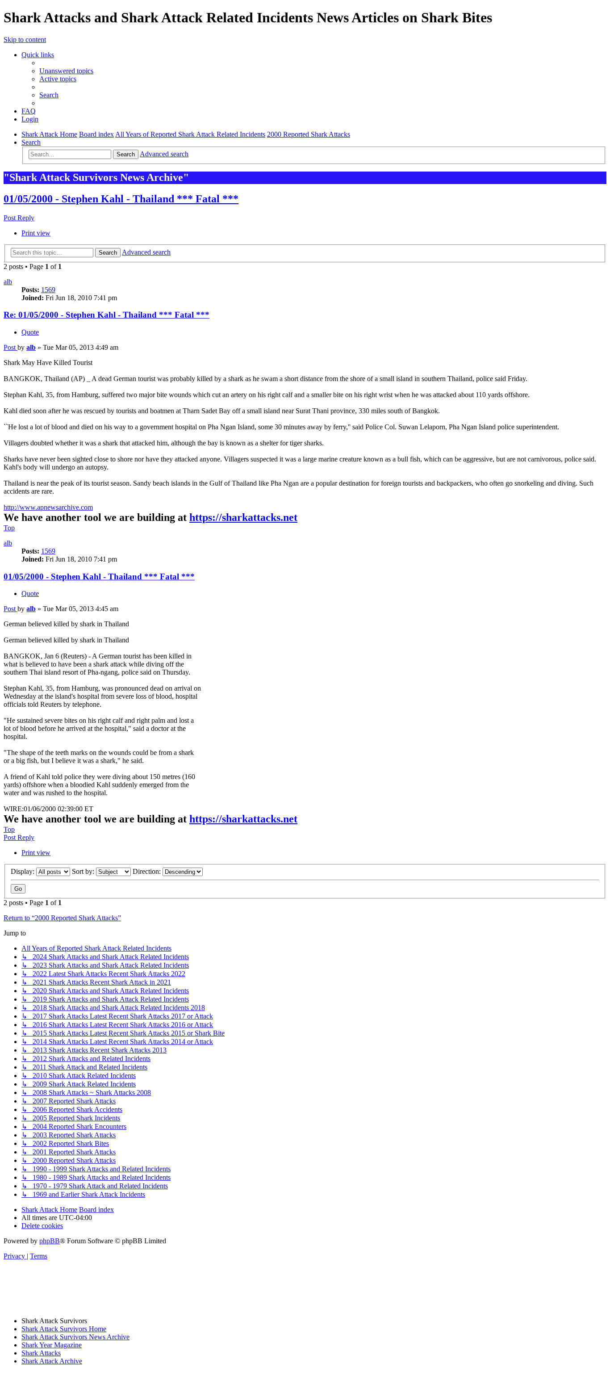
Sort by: (84, 871)
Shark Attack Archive (51, 1361)
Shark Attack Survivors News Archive (75, 1337)
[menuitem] (66, 71)
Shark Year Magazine (51, 1345)
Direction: (148, 871)
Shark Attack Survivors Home (63, 1329)
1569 (48, 290)
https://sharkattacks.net (243, 517)
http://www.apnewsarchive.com (48, 507)
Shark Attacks (41, 1353)
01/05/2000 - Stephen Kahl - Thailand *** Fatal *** (121, 199)
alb (8, 281)
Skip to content (25, 39)
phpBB (49, 1241)
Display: (23, 871)
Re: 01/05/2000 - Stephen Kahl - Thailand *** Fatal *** (106, 314)
